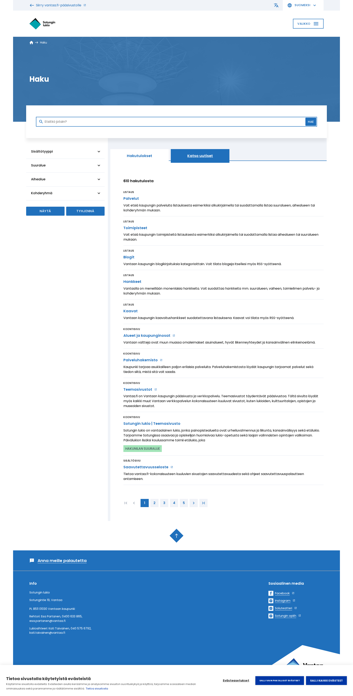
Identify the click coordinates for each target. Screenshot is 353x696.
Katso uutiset (200, 155)
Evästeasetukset (236, 681)
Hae (311, 122)
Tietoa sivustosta (97, 688)
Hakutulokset (139, 155)
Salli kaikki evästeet (326, 681)
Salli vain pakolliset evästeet (279, 680)
